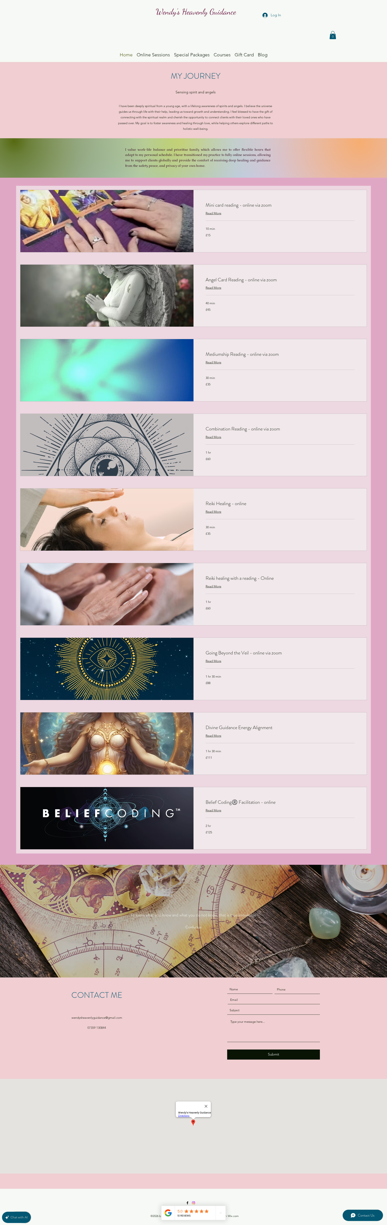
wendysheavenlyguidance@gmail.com (97, 1018)
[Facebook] (187, 1203)
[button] (332, 35)
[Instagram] (193, 1203)
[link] (280, 205)
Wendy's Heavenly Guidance (196, 12)
